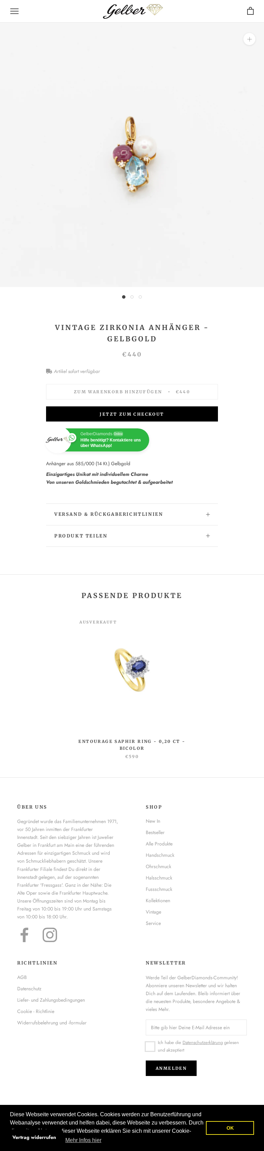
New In (153, 821)
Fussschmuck (159, 889)
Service (153, 923)
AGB (22, 977)
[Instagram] (50, 935)
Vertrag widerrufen (34, 1137)
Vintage (153, 911)
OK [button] (230, 1128)
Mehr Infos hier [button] (83, 1140)
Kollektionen (158, 900)
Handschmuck (160, 855)
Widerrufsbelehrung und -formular (52, 1022)
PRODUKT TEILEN (80, 536)
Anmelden (171, 1068)
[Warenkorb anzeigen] (250, 11)
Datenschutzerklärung (203, 1042)
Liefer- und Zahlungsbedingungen (51, 1000)
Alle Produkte (159, 843)
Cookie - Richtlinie (35, 1011)
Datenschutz (29, 988)
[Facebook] (24, 935)
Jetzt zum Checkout (132, 414)
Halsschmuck (159, 877)
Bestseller (155, 832)
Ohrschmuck (158, 866)
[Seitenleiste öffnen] (14, 11)
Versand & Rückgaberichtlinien (108, 514)
